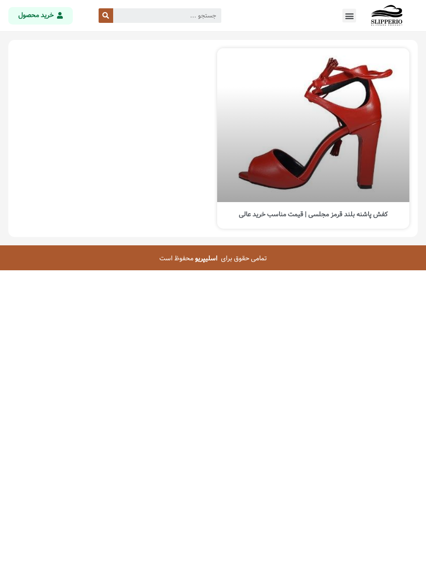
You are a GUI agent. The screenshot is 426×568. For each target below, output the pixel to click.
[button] (349, 15)
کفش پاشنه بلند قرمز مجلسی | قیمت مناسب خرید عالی (313, 214)
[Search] (106, 15)
